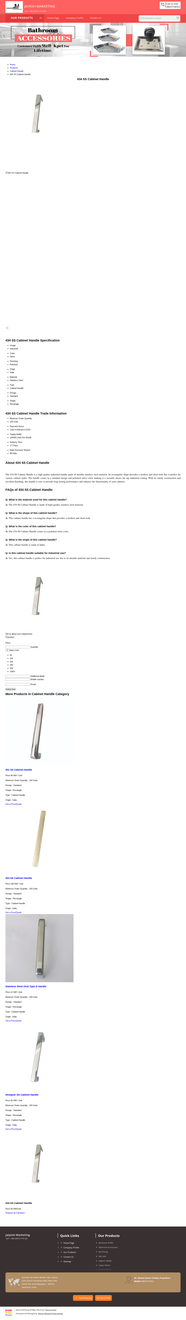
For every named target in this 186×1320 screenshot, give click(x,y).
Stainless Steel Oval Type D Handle (25, 986)
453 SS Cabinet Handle (18, 878)
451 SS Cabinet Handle (18, 769)
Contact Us (95, 17)
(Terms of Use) (50, 1310)
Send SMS (105, 1297)
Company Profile (74, 17)
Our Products (22, 18)
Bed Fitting (103, 1252)
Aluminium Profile (106, 1243)
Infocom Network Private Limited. (50, 1313)
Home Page (53, 17)
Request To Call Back (15, 1213)
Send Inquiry (85, 1297)
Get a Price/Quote (13, 804)
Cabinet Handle (16, 71)
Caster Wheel (104, 1265)
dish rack (102, 1256)
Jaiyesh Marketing (39, 8)
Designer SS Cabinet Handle (21, 1094)
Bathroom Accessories (108, 1247)
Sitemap (67, 1261)
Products (14, 68)
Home (12, 64)
